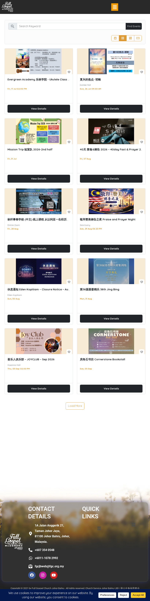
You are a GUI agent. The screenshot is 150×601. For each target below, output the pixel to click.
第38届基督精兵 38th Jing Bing (99, 289)
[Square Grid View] (123, 38)
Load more (75, 406)
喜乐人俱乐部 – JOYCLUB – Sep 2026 (31, 359)
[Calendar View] (115, 38)
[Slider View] (138, 38)
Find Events (133, 26)
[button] (114, 7)
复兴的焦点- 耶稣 (90, 79)
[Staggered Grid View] (130, 38)
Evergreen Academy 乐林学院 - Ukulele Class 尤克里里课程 (46, 79)
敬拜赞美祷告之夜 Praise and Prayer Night (107, 219)
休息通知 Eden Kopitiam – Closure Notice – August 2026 (45, 289)
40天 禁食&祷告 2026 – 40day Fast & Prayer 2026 (113, 149)
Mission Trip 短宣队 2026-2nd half (30, 149)
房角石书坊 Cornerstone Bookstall (102, 359)
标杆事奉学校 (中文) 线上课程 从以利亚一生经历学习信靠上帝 (45, 219)
